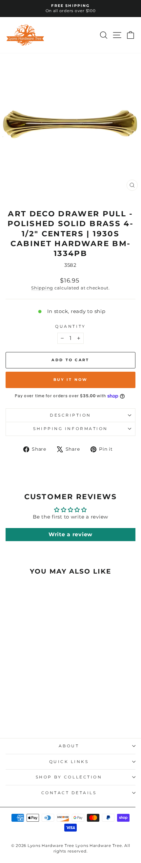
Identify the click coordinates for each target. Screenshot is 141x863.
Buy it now (70, 379)
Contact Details (69, 793)
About (69, 746)
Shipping (42, 287)
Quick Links (69, 761)
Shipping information (70, 428)
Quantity (70, 326)
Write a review (70, 534)
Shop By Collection (69, 777)
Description (70, 415)
